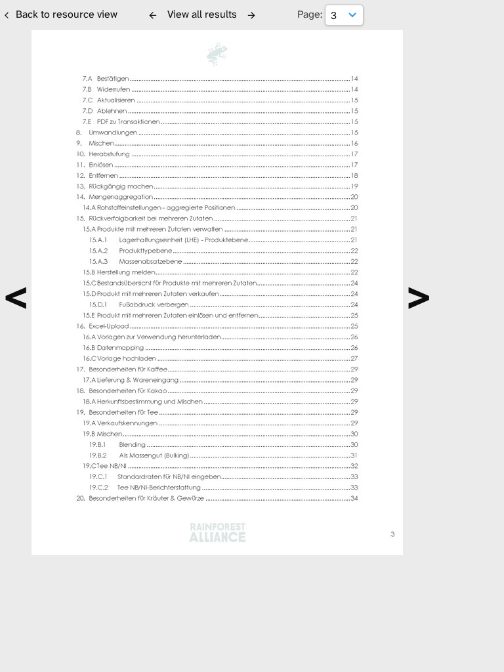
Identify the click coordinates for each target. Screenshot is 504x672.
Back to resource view (66, 14)
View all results (202, 14)
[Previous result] (152, 15)
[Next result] (251, 15)
